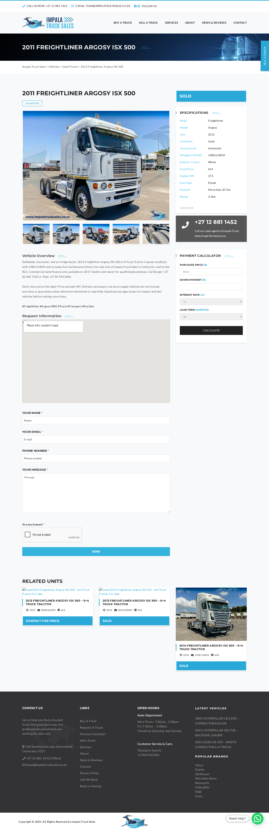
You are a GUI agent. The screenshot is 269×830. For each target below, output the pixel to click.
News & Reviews (91, 760)
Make (183, 120)
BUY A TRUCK (123, 22)
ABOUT (190, 22)
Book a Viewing (91, 786)
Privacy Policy (89, 773)
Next (166, 234)
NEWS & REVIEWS (214, 22)
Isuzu (199, 796)
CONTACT (240, 22)
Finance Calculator (93, 734)
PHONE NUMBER (34, 450)
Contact (85, 766)
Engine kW (187, 176)
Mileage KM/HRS (191, 155)
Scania (199, 769)
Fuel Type (186, 182)
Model (184, 127)
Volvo (199, 765)
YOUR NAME (31, 413)
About (84, 753)
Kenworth (202, 783)
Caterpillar (202, 787)
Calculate (211, 330)
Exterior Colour (190, 162)
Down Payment (193, 279)
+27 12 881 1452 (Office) (43, 758)
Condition (186, 141)
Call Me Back (89, 779)
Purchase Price (192, 264)
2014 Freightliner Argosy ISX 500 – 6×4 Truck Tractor (211, 647)
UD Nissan (202, 774)
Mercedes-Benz (206, 778)
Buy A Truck (88, 721)
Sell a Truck (88, 740)
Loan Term (194, 309)
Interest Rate (192, 294)
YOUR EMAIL (31, 432)
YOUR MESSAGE (34, 469)
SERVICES (171, 22)
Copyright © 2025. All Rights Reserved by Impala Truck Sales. (57, 821)
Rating (184, 196)
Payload (185, 189)
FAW (198, 792)
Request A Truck (91, 727)
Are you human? (33, 524)
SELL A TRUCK (148, 22)
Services (85, 747)
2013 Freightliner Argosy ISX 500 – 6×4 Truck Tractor (57, 602)
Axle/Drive (187, 169)
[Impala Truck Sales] (48, 22)
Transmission (188, 148)
